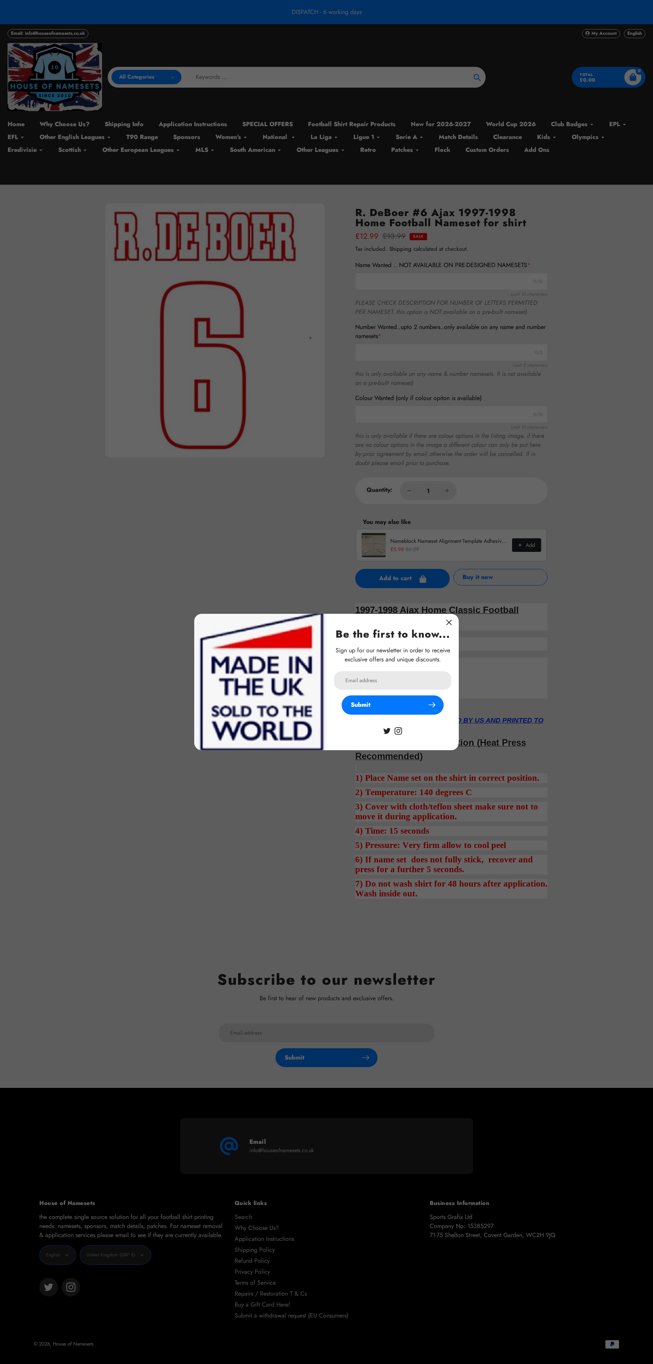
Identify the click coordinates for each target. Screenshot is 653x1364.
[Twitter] (387, 730)
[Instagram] (398, 730)
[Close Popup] (449, 622)
